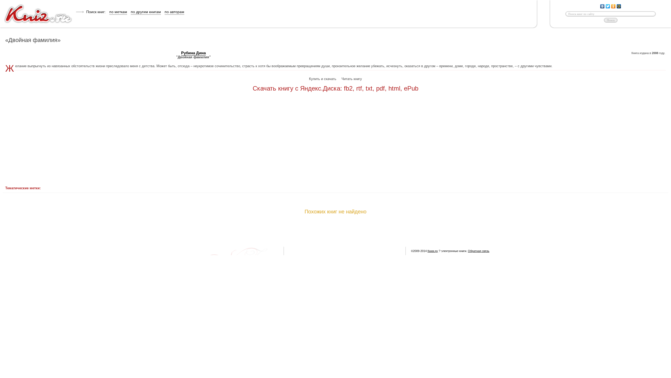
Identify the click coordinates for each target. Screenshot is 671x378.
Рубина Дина (193, 53)
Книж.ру (433, 251)
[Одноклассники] (613, 6)
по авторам (174, 12)
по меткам (118, 12)
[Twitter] (608, 6)
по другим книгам (146, 12)
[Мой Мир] (619, 6)
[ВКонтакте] (602, 6)
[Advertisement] (291, 142)
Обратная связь (478, 251)
